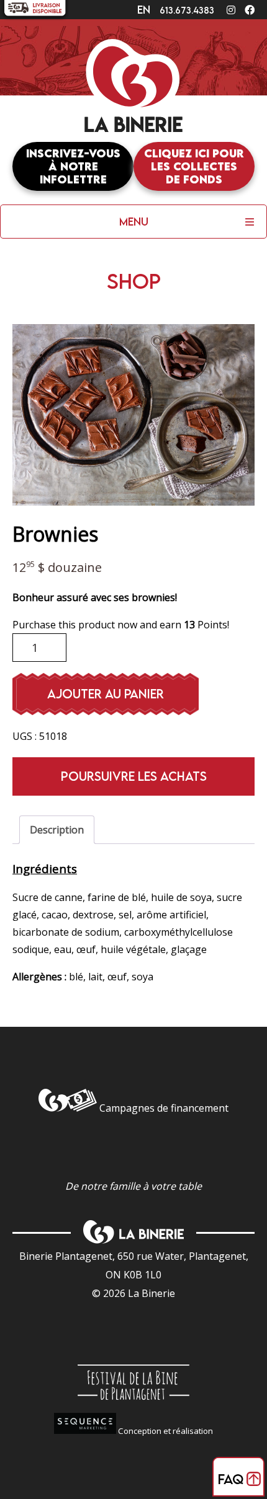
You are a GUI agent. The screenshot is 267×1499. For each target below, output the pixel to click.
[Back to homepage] (133, 90)
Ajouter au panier (105, 694)
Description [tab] (57, 830)
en (143, 9)
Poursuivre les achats (134, 776)
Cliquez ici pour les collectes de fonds (194, 166)
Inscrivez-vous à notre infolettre (73, 166)
